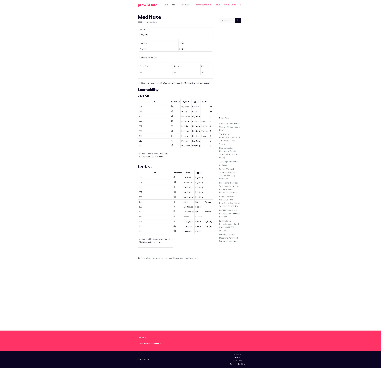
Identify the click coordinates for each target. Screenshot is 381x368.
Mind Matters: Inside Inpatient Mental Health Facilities (229, 213)
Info (173, 5)
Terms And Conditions (237, 364)
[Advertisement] (230, 71)
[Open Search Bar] (240, 5)
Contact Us (237, 354)
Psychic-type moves (180, 258)
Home (166, 5)
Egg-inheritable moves (148, 258)
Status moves (193, 258)
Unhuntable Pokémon (204, 5)
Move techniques (166, 258)
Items (218, 5)
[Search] (238, 20)
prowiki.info (147, 5)
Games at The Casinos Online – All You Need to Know (229, 126)
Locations (185, 5)
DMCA (237, 357)
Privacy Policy (237, 361)
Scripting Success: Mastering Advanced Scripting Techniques (228, 237)
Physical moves (230, 5)
